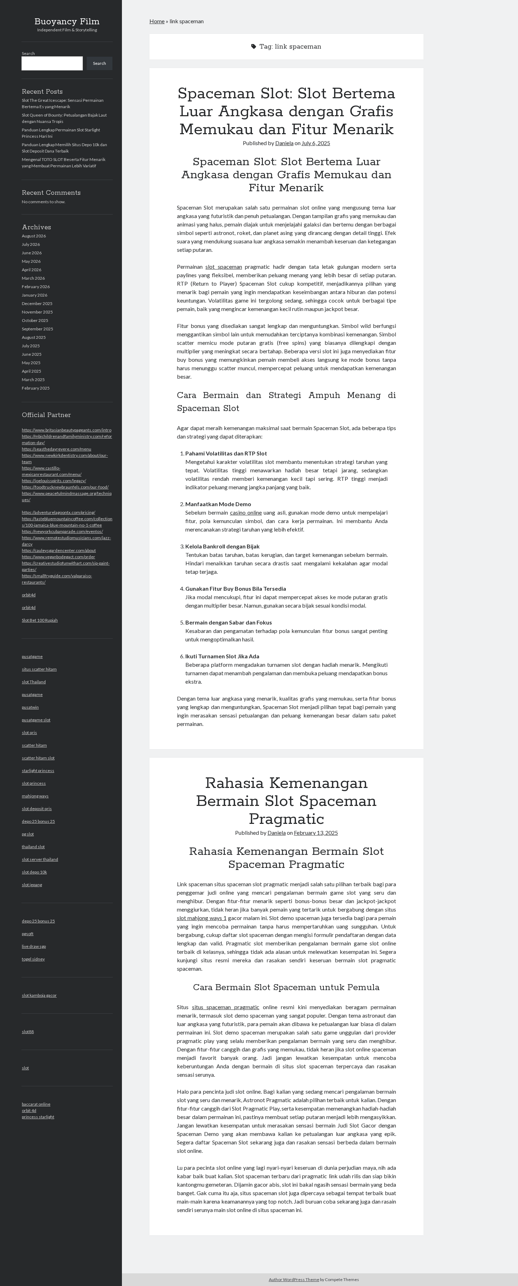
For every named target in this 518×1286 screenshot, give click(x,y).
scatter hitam (34, 745)
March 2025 (33, 379)
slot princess (34, 783)
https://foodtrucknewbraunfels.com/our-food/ (65, 487)
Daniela (284, 142)
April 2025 (31, 371)
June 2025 (32, 354)
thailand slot (33, 846)
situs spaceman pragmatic (226, 1007)
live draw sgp (34, 946)
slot (25, 1067)
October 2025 (35, 320)
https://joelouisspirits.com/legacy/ (54, 480)
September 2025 (37, 328)
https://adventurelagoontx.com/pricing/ (58, 512)
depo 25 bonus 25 (38, 821)
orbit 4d (29, 1110)
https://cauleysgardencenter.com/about (59, 550)
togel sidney (33, 959)
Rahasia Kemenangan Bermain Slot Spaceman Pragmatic (286, 801)
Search (28, 53)
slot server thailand (40, 859)
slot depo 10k (34, 872)
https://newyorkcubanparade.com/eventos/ (62, 531)
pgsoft (27, 933)
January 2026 (34, 295)
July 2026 (31, 244)
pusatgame (32, 656)
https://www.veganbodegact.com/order (58, 556)
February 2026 (36, 286)
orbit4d (29, 594)
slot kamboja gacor (39, 995)
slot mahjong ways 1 (202, 917)
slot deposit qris (37, 808)
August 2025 (34, 337)
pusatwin (30, 707)
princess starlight (38, 1116)
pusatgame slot (36, 719)
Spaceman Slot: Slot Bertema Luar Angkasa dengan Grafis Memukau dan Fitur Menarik (286, 111)
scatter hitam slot (38, 757)
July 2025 (31, 345)
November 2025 (37, 312)
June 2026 (32, 252)
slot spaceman (223, 266)
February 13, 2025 (316, 832)
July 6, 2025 (316, 142)
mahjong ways (35, 796)
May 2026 (31, 261)
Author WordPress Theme (294, 1279)
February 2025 (36, 388)
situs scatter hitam (39, 669)
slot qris (29, 732)
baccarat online (36, 1104)
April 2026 (31, 269)
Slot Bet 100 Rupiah (40, 620)
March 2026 (33, 278)
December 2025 (37, 303)
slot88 (28, 1031)
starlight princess (38, 770)
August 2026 (34, 235)
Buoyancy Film (67, 21)
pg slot (28, 834)
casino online (246, 512)
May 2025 (31, 362)
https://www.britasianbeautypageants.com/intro (66, 430)
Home (157, 21)
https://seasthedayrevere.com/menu (56, 449)
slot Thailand (34, 681)
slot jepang (32, 884)
